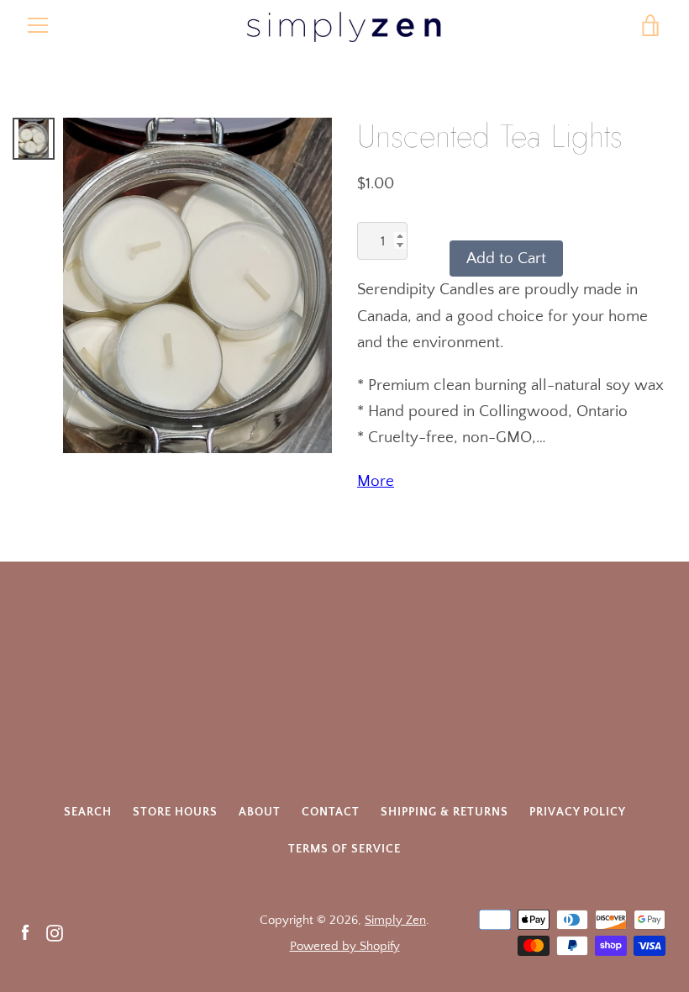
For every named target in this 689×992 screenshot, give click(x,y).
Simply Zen (395, 920)
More (375, 481)
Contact (331, 812)
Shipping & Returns (444, 812)
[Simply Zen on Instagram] (54, 932)
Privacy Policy (577, 812)
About (260, 812)
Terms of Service (344, 849)
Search (88, 812)
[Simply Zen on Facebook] (25, 932)
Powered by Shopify (345, 946)
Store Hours (175, 812)
